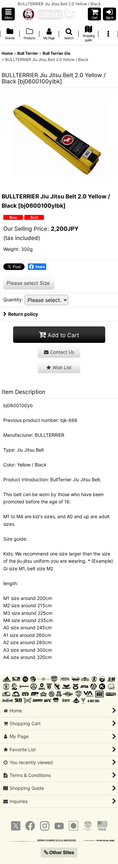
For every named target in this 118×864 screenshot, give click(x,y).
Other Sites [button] (61, 852)
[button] (8, 14)
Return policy (23, 314)
